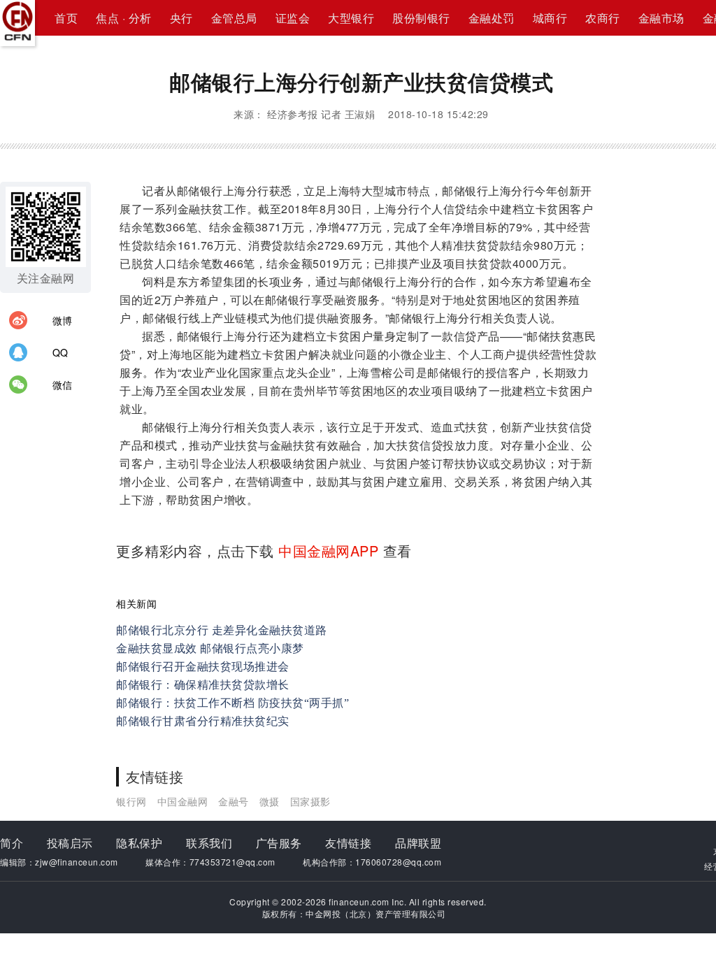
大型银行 (351, 18)
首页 (66, 18)
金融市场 (661, 18)
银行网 (131, 801)
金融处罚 (491, 18)
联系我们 (209, 843)
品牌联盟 (418, 843)
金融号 (233, 801)
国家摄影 (310, 801)
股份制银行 (421, 18)
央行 (181, 18)
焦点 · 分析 (124, 18)
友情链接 (348, 843)
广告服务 (279, 843)
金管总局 (234, 18)
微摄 (269, 801)
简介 (11, 843)
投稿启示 (70, 843)
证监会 (292, 18)
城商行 (550, 18)
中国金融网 (182, 801)
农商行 (602, 18)
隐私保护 (139, 843)
